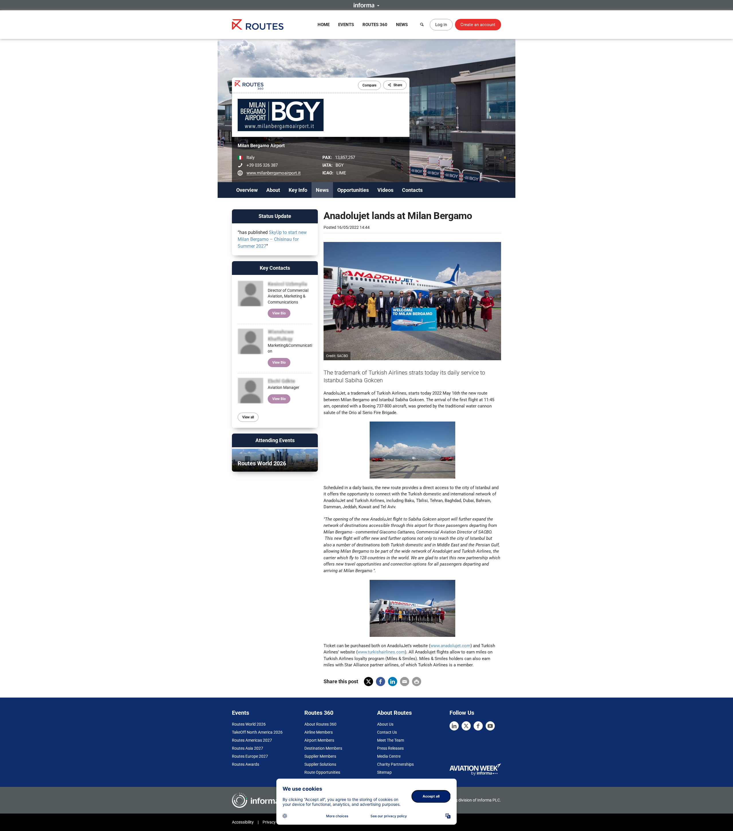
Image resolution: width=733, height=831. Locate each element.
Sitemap (384, 772)
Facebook (380, 681)
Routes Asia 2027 (247, 748)
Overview (247, 190)
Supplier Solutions (320, 764)
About (273, 190)
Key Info (298, 190)
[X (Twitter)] (466, 725)
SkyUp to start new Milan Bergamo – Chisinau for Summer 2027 (272, 239)
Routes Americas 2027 (252, 740)
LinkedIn (392, 681)
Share (397, 85)
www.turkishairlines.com (381, 652)
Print (416, 681)
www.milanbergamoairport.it (274, 173)
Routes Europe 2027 (250, 756)
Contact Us (387, 732)
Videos (385, 190)
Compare (369, 85)
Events (346, 24)
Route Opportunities (322, 772)
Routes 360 (374, 24)
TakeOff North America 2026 (257, 732)
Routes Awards (245, 764)
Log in (441, 24)
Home (324, 24)
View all (248, 417)
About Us (385, 724)
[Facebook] (478, 725)
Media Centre (389, 756)
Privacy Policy (275, 822)
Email (404, 681)
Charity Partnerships (395, 764)
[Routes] (257, 24)
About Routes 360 (320, 724)
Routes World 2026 (249, 724)
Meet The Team (390, 740)
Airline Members (318, 732)
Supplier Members (320, 756)
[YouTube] (490, 725)
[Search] (422, 24)
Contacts (412, 190)
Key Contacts (275, 268)
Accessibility (243, 822)
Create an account (477, 24)
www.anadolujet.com (450, 645)
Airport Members (319, 740)
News (402, 24)
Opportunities (353, 190)
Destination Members (323, 748)
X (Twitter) (368, 681)
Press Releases (390, 748)
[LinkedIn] (454, 725)
